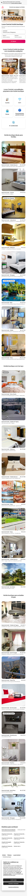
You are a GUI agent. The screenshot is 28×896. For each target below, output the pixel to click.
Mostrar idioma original (16, 3)
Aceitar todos (13, 880)
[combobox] (13, 32)
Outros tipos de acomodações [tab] (8, 829)
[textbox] (7, 37)
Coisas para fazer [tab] (21, 829)
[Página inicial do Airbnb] (3, 7)
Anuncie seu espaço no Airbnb (17, 7)
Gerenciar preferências (13, 887)
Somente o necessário (13, 883)
